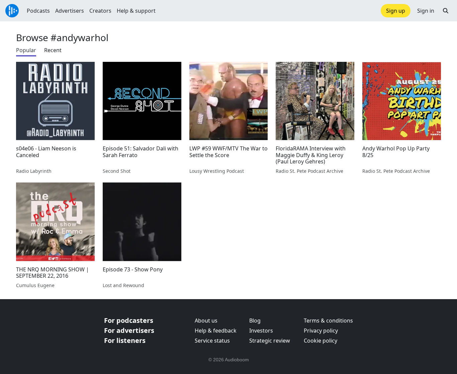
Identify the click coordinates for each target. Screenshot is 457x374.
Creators (100, 10)
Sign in (425, 10)
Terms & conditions (328, 320)
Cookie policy (320, 340)
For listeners (125, 340)
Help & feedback (216, 330)
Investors (261, 330)
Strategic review (269, 340)
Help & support (136, 10)
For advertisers (129, 330)
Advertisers (69, 10)
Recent (53, 50)
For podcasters (128, 320)
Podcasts (38, 10)
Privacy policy (321, 330)
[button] (446, 10)
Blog (255, 320)
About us (206, 320)
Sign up (395, 10)
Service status (212, 340)
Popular (26, 50)
